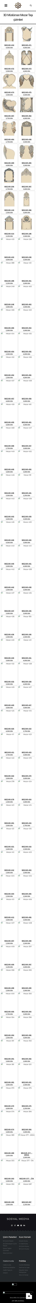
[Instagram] (12, 1225)
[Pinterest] (21, 1225)
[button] (6, 5)
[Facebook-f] (15, 1225)
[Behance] (24, 1225)
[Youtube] (18, 1225)
